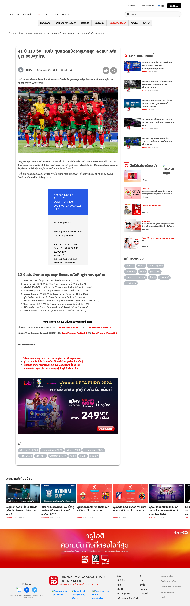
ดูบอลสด (85, 23)
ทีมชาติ (152, 277)
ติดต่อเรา (164, 597)
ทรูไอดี (73, 456)
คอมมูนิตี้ (144, 593)
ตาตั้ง (55, 14)
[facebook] (27, 590)
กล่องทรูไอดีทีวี (124, 593)
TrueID (17, 5)
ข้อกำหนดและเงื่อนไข (169, 581)
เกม (46, 14)
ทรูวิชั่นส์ (94, 456)
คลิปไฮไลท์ (164, 277)
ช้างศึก (143, 271)
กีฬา (21, 33)
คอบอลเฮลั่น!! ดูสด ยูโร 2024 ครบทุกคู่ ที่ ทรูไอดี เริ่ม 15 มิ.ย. (51, 368)
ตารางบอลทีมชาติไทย (135, 277)
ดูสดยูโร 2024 (73, 450)
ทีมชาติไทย (131, 271)
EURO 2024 (25, 456)
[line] (19, 590)
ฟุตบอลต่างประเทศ (117, 23)
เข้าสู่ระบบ (174, 5)
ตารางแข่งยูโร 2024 (93, 450)
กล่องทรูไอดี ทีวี (148, 5)
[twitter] (34, 590)
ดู (18, 14)
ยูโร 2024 (41, 456)
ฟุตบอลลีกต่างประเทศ (66, 23)
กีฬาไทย (134, 23)
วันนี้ (11, 14)
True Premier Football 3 (68, 327)
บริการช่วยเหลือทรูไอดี (127, 598)
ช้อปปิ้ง (120, 589)
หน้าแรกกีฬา (46, 23)
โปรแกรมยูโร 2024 (28, 450)
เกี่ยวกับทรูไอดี (167, 575)
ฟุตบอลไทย (99, 23)
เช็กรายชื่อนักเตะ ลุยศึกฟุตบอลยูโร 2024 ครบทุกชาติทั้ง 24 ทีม (52, 365)
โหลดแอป (131, 5)
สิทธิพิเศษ (27, 14)
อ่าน (38, 14)
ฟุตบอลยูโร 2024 (57, 456)
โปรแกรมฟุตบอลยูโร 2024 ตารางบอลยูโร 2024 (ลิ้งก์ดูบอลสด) (52, 358)
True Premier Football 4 (98, 327)
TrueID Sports (155, 265)
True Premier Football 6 (104, 333)
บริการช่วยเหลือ (167, 591)
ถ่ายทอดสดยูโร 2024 (52, 450)
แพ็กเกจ (143, 589)
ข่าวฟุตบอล (131, 283)
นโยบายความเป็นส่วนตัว (171, 586)
